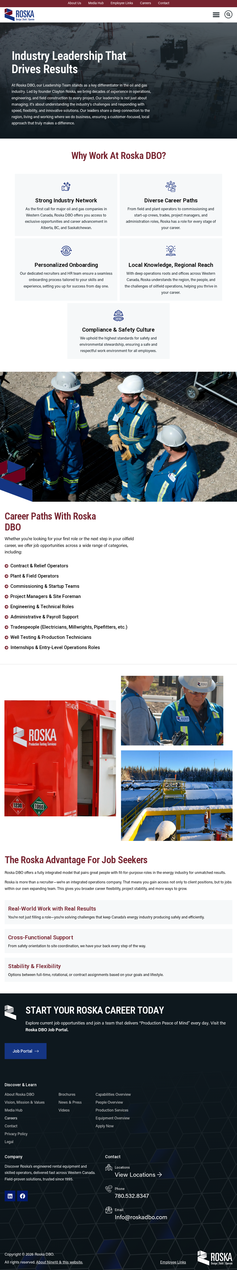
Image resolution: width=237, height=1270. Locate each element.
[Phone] (108, 1188)
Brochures (67, 1095)
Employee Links (122, 3)
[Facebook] (22, 1196)
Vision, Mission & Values (25, 1103)
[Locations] (108, 1167)
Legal (9, 1142)
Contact (163, 3)
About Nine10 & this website (59, 1262)
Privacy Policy (16, 1134)
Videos (64, 1110)
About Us (74, 3)
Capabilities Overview (113, 1095)
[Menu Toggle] (216, 14)
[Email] (108, 1210)
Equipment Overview (113, 1118)
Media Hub (96, 3)
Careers (145, 3)
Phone (120, 1189)
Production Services (112, 1110)
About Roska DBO (19, 1095)
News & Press (70, 1103)
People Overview (109, 1103)
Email (119, 1210)
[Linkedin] (10, 1196)
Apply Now (105, 1126)
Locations (122, 1167)
